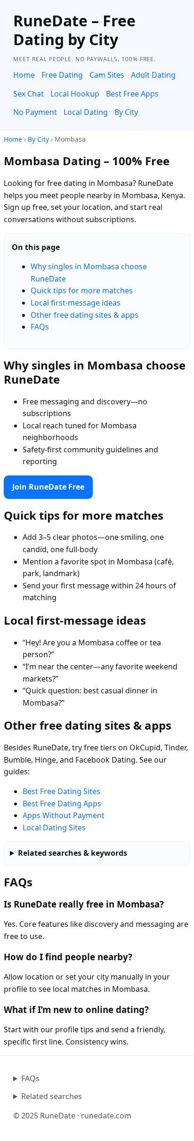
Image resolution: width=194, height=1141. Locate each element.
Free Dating (62, 75)
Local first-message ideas (76, 302)
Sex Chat (28, 93)
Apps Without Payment (64, 815)
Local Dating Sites (54, 827)
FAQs (40, 326)
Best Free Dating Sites (61, 791)
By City (126, 112)
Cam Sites (106, 75)
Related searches (51, 1096)
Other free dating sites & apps (84, 315)
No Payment (35, 112)
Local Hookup (74, 93)
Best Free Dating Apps (62, 803)
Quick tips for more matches (82, 290)
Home (24, 75)
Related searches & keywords (72, 853)
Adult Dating (153, 75)
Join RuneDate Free (48, 487)
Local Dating (86, 112)
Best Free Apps (132, 93)
